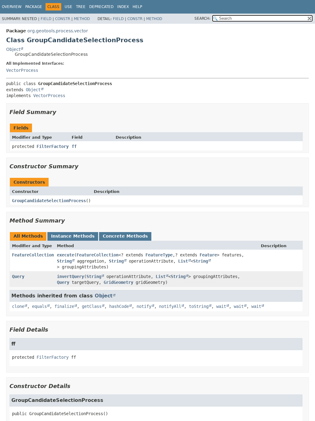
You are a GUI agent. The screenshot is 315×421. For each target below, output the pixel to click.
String (64, 261)
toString (199, 306)
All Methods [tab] (28, 236)
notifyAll (170, 306)
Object (13, 49)
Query (18, 276)
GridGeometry (118, 282)
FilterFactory (53, 146)
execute (65, 254)
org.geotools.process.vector (57, 30)
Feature (208, 254)
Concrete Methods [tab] (125, 236)
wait (221, 306)
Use (68, 7)
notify (144, 306)
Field (46, 19)
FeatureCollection (33, 254)
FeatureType (159, 254)
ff (74, 146)
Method (82, 19)
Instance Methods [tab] (72, 236)
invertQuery (70, 276)
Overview (12, 7)
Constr (62, 19)
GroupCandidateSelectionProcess (49, 200)
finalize (64, 306)
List (183, 261)
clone (18, 306)
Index (123, 7)
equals (39, 306)
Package (33, 7)
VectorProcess (22, 70)
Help (137, 7)
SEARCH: (202, 18)
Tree (81, 7)
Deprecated (101, 7)
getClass (92, 306)
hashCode (119, 306)
